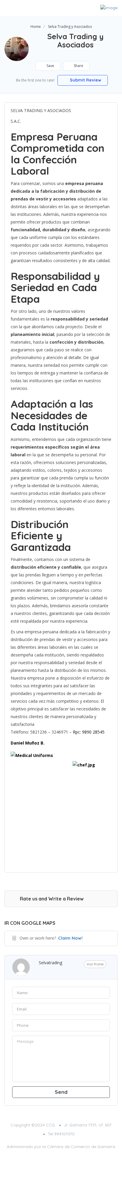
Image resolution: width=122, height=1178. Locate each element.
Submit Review (85, 80)
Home (35, 26)
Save (50, 65)
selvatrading (50, 962)
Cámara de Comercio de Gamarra (81, 1146)
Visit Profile (95, 964)
